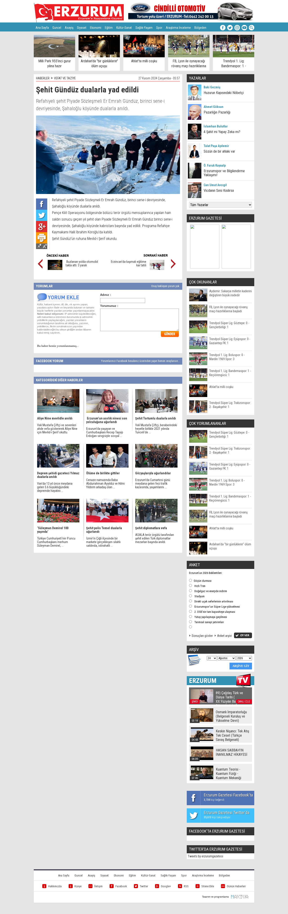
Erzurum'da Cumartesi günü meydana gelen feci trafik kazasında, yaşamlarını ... (152, 483)
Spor (159, 27)
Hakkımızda (55, 886)
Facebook (121, 886)
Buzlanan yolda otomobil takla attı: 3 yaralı (82, 263)
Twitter (144, 886)
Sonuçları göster (202, 636)
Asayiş (69, 27)
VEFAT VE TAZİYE (65, 78)
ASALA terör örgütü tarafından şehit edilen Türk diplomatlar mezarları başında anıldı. (154, 538)
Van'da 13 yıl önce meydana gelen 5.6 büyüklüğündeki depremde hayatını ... (54, 487)
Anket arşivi (224, 636)
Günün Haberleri (236, 886)
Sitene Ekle (207, 886)
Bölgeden (200, 27)
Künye (77, 886)
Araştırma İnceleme (178, 27)
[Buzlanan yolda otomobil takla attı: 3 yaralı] (55, 269)
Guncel (56, 27)
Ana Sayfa (42, 27)
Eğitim (109, 27)
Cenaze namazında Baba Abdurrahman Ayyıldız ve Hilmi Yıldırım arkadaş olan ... (105, 483)
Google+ (166, 886)
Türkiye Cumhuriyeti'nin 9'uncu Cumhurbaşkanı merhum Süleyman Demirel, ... (56, 542)
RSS (186, 886)
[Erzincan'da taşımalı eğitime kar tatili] (157, 269)
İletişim (98, 886)
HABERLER (43, 78)
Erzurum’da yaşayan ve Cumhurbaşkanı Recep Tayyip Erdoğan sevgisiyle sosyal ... (104, 432)
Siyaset (81, 27)
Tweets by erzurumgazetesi (205, 856)
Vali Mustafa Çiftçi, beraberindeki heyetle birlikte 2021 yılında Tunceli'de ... (156, 428)
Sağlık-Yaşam (144, 27)
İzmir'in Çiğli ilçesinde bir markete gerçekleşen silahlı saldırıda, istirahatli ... (103, 542)
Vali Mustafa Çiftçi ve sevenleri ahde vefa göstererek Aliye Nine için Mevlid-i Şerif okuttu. (57, 428)
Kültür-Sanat (124, 27)
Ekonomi (95, 27)
